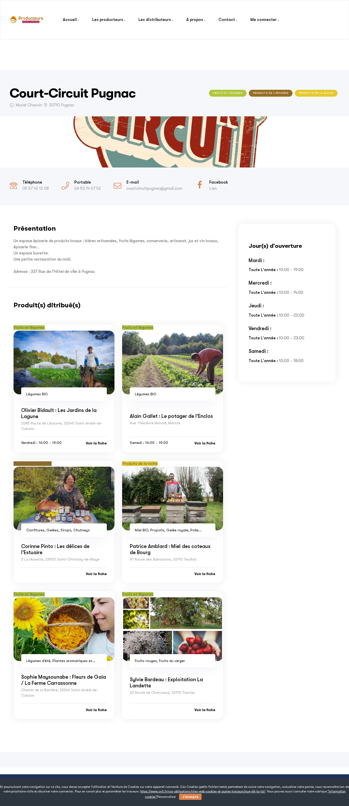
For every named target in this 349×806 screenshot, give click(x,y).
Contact (226, 19)
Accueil (70, 19)
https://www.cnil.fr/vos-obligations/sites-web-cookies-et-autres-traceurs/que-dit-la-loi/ (202, 791)
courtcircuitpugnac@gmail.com (154, 188)
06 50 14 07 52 (87, 188)
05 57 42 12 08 (35, 188)
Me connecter (263, 19)
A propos (194, 19)
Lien (213, 188)
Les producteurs (107, 19)
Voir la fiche (96, 443)
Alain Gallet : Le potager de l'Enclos (171, 416)
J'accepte (190, 797)
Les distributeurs (154, 19)
